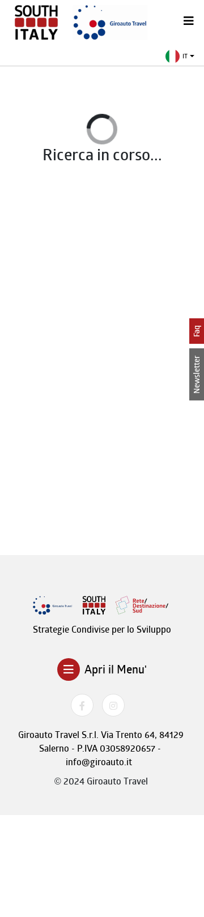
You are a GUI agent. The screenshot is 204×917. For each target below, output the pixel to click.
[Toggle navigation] (188, 21)
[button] (179, 56)
